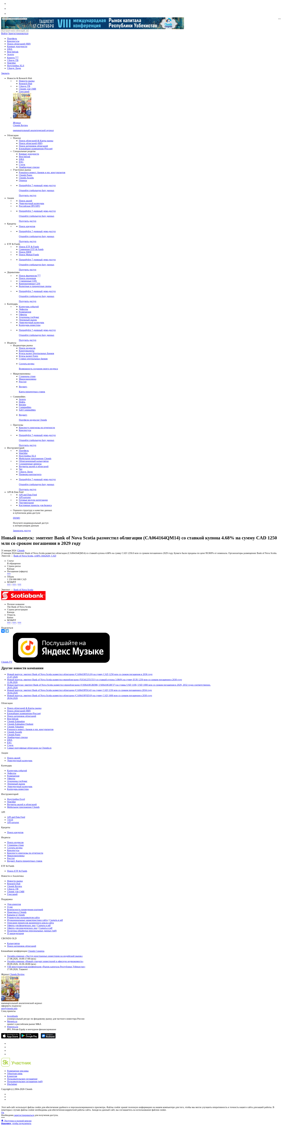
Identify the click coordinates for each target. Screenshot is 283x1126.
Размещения (25, 312)
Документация (26, 502)
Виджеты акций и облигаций (33, 466)
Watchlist (11, 63)
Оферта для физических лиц (21, 925)
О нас (10, 907)
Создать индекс (15, 847)
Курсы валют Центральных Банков (36, 353)
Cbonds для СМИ (27, 89)
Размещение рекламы (18, 1071)
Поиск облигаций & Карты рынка (36, 140)
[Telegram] (7, 631)
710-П (10, 819)
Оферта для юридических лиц (22, 928)
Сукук (22, 164)
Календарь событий (29, 306)
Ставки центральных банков (33, 358)
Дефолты (23, 309)
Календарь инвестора (29, 325)
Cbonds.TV (6, 662)
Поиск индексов (27, 348)
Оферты (23, 314)
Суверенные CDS (28, 281)
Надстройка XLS (15, 65)
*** (9, 574)
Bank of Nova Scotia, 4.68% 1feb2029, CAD (35, 556)
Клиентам (12, 1076)
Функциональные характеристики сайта (27, 920)
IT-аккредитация (15, 933)
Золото (10, 54)
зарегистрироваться (24, 1115)
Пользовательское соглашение (22, 1079)
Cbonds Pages (25, 175)
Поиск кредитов (27, 226)
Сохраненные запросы (30, 464)
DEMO (16, 518)
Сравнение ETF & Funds (31, 249)
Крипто (13, 57)
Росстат (23, 381)
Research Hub (25, 83)
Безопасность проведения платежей (25, 909)
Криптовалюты (26, 350)
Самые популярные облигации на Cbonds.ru (29, 748)
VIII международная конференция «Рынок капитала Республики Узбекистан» (46, 966)
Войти (4, 33)
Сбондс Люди (14, 68)
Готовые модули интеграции (33, 500)
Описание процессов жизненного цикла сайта (30, 923)
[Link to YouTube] (8, 1047)
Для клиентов (14, 904)
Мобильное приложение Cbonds (35, 458)
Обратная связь (14, 1073)
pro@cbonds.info (9, 1008)
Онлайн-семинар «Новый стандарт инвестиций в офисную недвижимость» (45, 961)
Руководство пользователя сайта (23, 917)
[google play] (29, 1037)
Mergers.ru (12, 1021)
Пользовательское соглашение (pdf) (25, 1081)
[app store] (10, 1037)
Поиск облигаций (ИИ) (19, 44)
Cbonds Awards (26, 178)
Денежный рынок (28, 320)
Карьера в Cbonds (16, 915)
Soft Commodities (27, 410)
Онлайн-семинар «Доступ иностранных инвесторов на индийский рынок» (45, 956)
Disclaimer (12, 1084)
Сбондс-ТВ (12, 60)
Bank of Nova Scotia (23, 589)
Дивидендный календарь (31, 203)
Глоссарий (24, 91)
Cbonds (20, 550)
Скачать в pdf (56, 920)
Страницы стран (27, 376)
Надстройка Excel (16, 799)
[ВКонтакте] (3, 631)
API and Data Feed (28, 494)
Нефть (22, 402)
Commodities (25, 407)
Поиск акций (25, 200)
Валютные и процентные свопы (35, 286)
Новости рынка (26, 81)
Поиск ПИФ (25, 252)
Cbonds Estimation (16, 721)
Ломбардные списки (29, 167)
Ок (2, 1112)
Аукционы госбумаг (29, 317)
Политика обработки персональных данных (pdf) (32, 930)
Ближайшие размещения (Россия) (35, 148)
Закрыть (5, 73)
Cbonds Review (14, 886)
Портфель (12, 38)
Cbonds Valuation (15, 726)
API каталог (25, 497)
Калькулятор (13, 943)
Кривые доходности (17, 46)
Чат (20, 469)
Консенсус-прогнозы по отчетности (37, 427)
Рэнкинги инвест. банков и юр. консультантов (42, 172)
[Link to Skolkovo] (16, 1066)
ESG (21, 162)
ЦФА (9, 49)
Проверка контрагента (30, 474)
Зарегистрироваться (18, 33)
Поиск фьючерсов (30, 275)
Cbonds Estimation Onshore (20, 724)
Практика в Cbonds (16, 912)
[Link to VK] (8, 1050)
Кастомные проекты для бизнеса (35, 505)
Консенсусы (13, 41)
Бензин (22, 404)
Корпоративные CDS (29, 283)
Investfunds (12, 1016)
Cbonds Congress (36, 951)
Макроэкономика (27, 379)
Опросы (23, 180)
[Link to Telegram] (8, 1043)
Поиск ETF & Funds (29, 246)
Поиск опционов (27, 278)
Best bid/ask (12, 51)
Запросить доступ (22, 530)
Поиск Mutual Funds (29, 254)
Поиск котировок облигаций (33, 146)
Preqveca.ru (12, 1026)
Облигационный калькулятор (34, 461)
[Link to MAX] (8, 1054)
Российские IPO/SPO (29, 206)
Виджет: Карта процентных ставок (24, 861)
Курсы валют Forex (28, 356)
